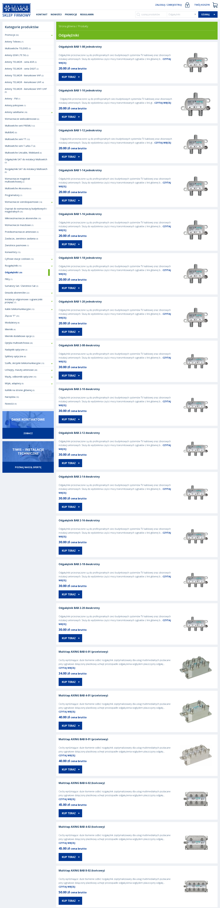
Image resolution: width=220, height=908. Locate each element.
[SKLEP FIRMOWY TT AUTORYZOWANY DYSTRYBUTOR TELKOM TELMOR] (16, 9)
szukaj (205, 14)
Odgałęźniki (174, 14)
